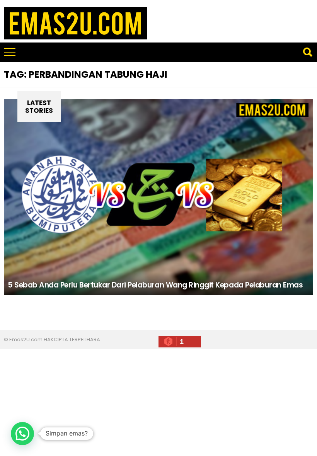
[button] (22, 433)
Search (307, 52)
